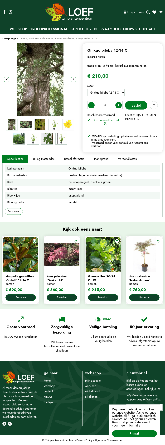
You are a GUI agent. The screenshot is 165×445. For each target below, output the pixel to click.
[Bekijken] (161, 12)
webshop (49, 386)
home (47, 381)
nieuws (48, 397)
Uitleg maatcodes (43, 159)
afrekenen (91, 397)
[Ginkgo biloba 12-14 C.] (40, 79)
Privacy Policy (84, 440)
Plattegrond (101, 159)
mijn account (93, 381)
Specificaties (15, 159)
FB (4, 12)
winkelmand (92, 391)
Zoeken (148, 12)
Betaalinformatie (74, 159)
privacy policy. (152, 399)
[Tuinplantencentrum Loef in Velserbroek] (69, 12)
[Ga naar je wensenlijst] (155, 12)
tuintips (48, 402)
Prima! (134, 433)
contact (48, 391)
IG (11, 12)
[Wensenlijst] (154, 12)
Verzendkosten (127, 159)
